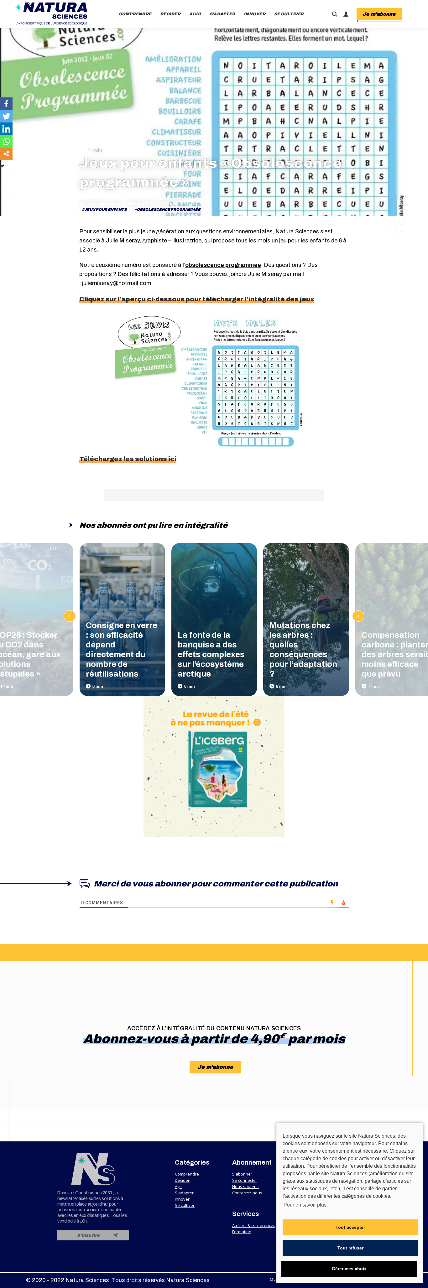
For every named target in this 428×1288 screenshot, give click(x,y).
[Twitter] (6, 116)
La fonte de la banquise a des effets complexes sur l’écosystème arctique (211, 654)
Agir (178, 1186)
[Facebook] (6, 103)
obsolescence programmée (168, 209)
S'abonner (242, 1174)
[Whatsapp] (6, 141)
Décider (182, 1180)
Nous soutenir (245, 1186)
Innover (182, 1199)
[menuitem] (135, 14)
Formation (241, 1231)
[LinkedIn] (6, 128)
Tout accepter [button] (350, 1227)
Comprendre (187, 1174)
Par (101, 203)
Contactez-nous (247, 1193)
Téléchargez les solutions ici (127, 458)
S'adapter (184, 1193)
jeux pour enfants (105, 209)
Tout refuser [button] (350, 1247)
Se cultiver (185, 1205)
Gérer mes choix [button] (349, 1268)
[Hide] (2, 166)
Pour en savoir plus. (306, 1205)
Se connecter (244, 1180)
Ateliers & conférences (253, 1225)
